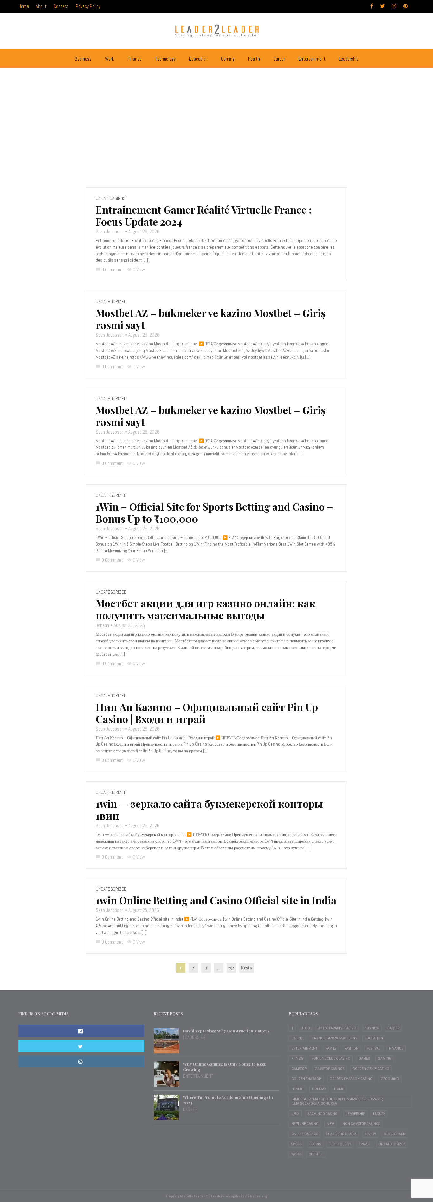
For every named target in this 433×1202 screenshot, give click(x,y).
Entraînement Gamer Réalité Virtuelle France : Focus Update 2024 (204, 216)
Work (109, 59)
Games (364, 1058)
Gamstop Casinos (329, 1068)
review (370, 1134)
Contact (61, 6)
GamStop (299, 1068)
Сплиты (315, 1154)
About (41, 6)
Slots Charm (395, 1134)
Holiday (319, 1089)
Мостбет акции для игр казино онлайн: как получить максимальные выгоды (205, 609)
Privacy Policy (88, 6)
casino (297, 1038)
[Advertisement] (216, 120)
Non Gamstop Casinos (361, 1124)
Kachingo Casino (322, 1113)
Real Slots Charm (341, 1134)
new (330, 1124)
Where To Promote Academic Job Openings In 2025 (228, 1100)
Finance (134, 59)
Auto (305, 1028)
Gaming (228, 59)
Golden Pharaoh (306, 1079)
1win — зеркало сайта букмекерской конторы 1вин (209, 810)
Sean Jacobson (110, 231)
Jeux (295, 1113)
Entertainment (312, 59)
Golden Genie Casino (370, 1068)
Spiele (296, 1144)
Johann (102, 625)
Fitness (297, 1058)
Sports (315, 1144)
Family (331, 1048)
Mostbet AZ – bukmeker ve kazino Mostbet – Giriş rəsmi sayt (211, 319)
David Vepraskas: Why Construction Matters (226, 1030)
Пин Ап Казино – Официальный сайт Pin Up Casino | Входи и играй (207, 713)
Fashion (352, 1048)
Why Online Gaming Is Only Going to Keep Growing (225, 1066)
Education (198, 59)
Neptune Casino (305, 1124)
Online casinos (111, 198)
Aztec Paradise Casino (337, 1028)
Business (83, 59)
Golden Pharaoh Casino (351, 1079)
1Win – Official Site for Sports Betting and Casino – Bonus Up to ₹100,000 (214, 513)
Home (23, 6)
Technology (165, 59)
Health (254, 59)
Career (279, 59)
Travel (365, 1144)
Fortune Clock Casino (331, 1058)
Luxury (379, 1113)
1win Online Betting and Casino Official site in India (216, 900)
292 (231, 967)
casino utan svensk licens (334, 1038)
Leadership (349, 59)
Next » (246, 967)
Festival (374, 1048)
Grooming (390, 1079)
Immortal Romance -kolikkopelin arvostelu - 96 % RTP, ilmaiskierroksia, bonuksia (337, 1101)
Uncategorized (111, 301)
